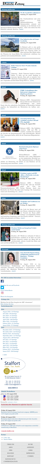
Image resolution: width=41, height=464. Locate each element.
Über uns (10, 444)
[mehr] (21, 29)
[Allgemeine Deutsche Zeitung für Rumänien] (16, 4)
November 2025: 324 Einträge (12, 332)
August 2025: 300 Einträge (11, 337)
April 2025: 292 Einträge (10, 345)
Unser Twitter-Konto (7, 290)
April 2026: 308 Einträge (10, 319)
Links (30, 450)
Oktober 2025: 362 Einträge (11, 333)
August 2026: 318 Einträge (11, 311)
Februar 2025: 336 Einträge (11, 349)
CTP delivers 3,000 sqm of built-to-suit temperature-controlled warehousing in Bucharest (19, 426)
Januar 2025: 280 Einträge (10, 351)
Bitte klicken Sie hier (7, 304)
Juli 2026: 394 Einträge (10, 313)
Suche (30, 444)
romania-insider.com (7, 431)
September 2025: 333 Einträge (12, 335)
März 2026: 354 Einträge (10, 321)
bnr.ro (15, 402)
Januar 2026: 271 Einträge (10, 325)
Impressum (30, 453)
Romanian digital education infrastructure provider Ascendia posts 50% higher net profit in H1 (19, 420)
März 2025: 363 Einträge (10, 347)
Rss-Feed (10, 453)
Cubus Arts (6, 438)
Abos (10, 447)
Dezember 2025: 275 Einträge (12, 330)
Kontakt (10, 456)
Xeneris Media (7, 439)
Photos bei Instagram (7, 296)
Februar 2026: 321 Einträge (11, 323)
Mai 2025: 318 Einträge (10, 343)
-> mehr (4, 355)
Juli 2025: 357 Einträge (10, 339)
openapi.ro (10, 402)
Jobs (10, 450)
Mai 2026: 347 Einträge (10, 317)
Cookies (30, 456)
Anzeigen (30, 447)
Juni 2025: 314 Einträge (10, 341)
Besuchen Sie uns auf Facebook (10, 285)
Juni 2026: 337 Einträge (10, 315)
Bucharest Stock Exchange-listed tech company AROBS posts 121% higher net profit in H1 (19, 413)
